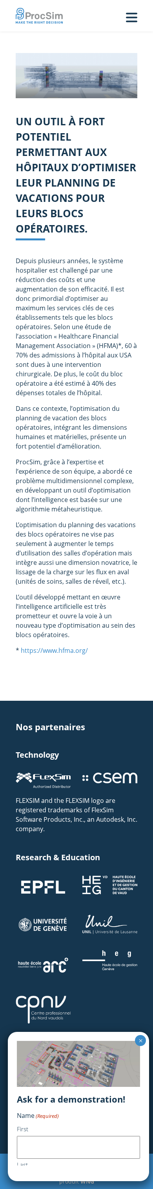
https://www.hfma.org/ (54, 650)
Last (22, 1165)
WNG (87, 1181)
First (22, 1129)
